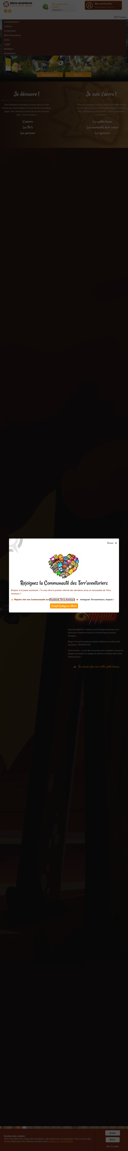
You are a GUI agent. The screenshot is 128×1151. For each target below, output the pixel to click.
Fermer (111, 543)
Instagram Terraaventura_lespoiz (96, 599)
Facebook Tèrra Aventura (62, 599)
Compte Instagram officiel (64, 606)
